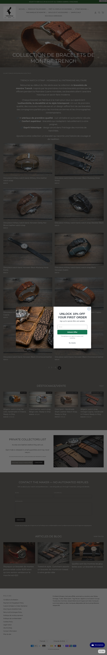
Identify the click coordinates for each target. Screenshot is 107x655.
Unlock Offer (72, 332)
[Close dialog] (89, 308)
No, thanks (72, 343)
